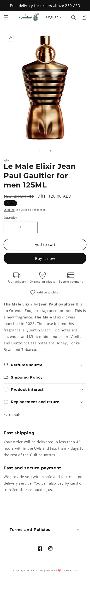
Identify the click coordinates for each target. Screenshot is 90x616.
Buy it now (45, 258)
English (52, 17)
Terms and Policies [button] (30, 529)
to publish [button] (18, 414)
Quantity (10, 217)
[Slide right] (50, 151)
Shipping (9, 209)
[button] (6, 17)
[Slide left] (40, 151)
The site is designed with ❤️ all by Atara (50, 570)
